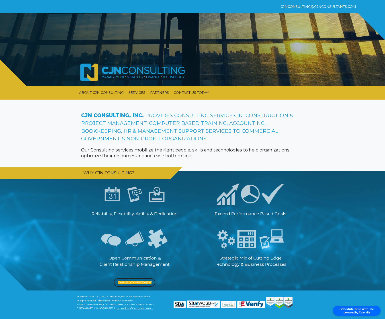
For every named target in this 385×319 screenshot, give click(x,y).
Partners (159, 93)
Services (137, 93)
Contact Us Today (191, 93)
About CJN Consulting (101, 93)
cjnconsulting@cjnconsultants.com (318, 7)
